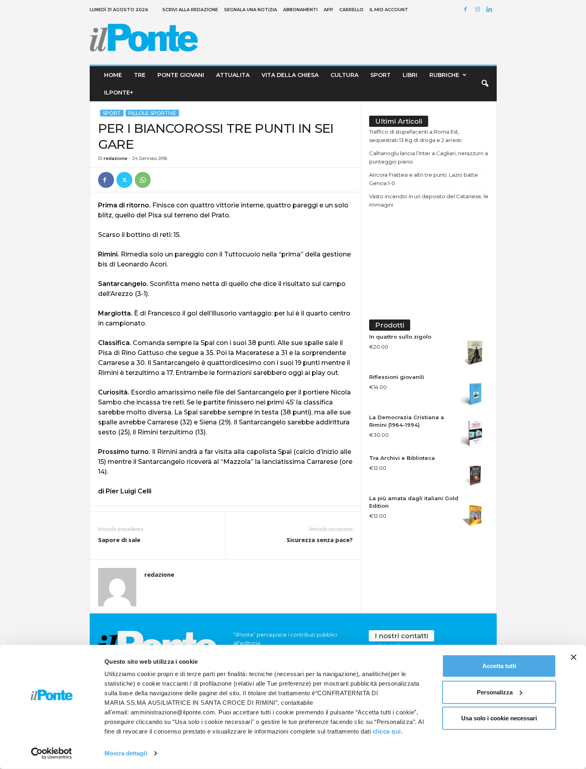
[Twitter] (124, 180)
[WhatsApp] (143, 180)
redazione (115, 158)
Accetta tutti (499, 666)
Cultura (344, 75)
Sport (380, 75)
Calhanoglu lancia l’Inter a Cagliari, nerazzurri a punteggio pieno (428, 157)
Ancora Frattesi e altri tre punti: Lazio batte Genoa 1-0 (423, 179)
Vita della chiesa (290, 75)
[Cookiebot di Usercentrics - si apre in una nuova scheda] (52, 753)
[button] (485, 84)
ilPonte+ (118, 92)
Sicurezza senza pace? (320, 540)
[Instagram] (479, 10)
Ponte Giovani (180, 75)
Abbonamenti (300, 9)
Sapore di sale (119, 540)
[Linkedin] (491, 10)
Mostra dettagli (125, 753)
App (328, 9)
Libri (410, 75)
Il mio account (389, 9)
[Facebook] (467, 10)
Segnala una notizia (250, 9)
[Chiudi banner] (573, 657)
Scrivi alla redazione (190, 9)
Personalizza (495, 691)
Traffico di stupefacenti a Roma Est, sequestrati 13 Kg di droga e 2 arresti (415, 135)
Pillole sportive (152, 113)
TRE (140, 75)
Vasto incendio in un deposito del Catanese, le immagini (428, 200)
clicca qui (387, 731)
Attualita (233, 75)
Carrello (351, 9)
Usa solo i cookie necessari (499, 718)
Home (113, 75)
